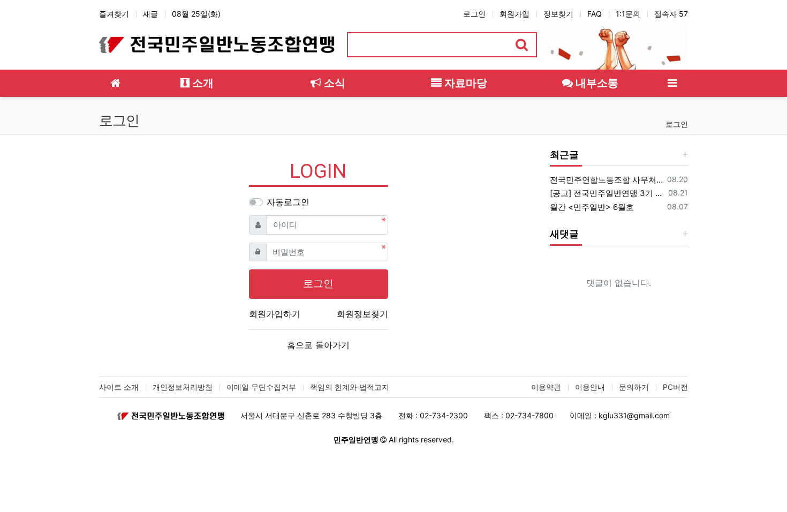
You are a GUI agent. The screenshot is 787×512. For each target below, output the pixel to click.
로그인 (474, 13)
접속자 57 (671, 13)
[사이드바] (672, 83)
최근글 (564, 154)
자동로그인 (288, 202)
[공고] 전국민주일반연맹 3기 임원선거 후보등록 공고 (607, 193)
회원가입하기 (274, 313)
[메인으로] (115, 83)
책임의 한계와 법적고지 (349, 386)
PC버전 (675, 386)
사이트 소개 (119, 386)
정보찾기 (558, 13)
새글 (150, 13)
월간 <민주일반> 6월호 (592, 207)
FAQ (594, 13)
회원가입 (514, 13)
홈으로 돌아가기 (318, 345)
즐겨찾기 (114, 13)
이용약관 (546, 386)
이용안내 (590, 386)
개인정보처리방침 (183, 386)
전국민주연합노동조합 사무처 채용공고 (606, 180)
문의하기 (634, 386)
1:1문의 (628, 13)
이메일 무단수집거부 (261, 386)
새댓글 (564, 233)
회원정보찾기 (362, 313)
